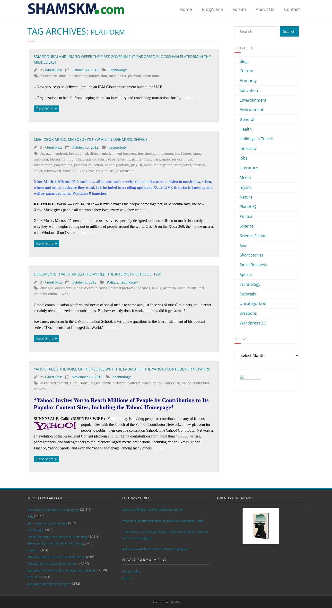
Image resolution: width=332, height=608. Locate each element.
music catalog (85, 159)
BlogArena (212, 9)
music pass (151, 159)
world (65, 294)
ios (177, 153)
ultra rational (50, 294)
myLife (246, 187)
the (36, 294)
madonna (41, 159)
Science (246, 226)
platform (134, 76)
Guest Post (53, 70)
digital (94, 153)
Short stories (251, 255)
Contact (292, 9)
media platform (113, 383)
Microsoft (57, 159)
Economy (248, 80)
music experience (111, 159)
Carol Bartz (79, 383)
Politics (112, 282)
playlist (136, 165)
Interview (248, 148)
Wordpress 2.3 (253, 323)
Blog (244, 61)
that (201, 288)
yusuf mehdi (124, 171)
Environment (251, 109)
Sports (246, 274)
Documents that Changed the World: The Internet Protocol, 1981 (98, 274)
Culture (246, 71)
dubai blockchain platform (79, 76)
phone (109, 165)
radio (148, 165)
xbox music (105, 171)
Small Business (253, 264)
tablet (38, 171)
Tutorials (248, 294)
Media (245, 177)
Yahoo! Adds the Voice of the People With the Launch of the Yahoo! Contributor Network (122, 369)
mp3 (70, 159)
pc (70, 165)
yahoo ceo (172, 383)
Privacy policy (131, 571)
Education (249, 90)
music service (172, 159)
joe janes (143, 288)
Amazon (46, 153)
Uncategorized (253, 303)
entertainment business (118, 153)
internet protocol (122, 288)
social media (187, 288)
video (146, 383)
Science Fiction (253, 235)
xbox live (86, 171)
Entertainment (253, 100)
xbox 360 (70, 171)
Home (186, 9)
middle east (117, 76)
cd (86, 153)
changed (46, 288)
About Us (265, 9)
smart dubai (152, 76)
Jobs (243, 158)
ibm (104, 76)
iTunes (186, 153)
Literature (249, 168)
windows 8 (52, 171)
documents (63, 288)
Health (246, 129)
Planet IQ (248, 206)
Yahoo (157, 383)
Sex (243, 245)
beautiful (75, 153)
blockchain (48, 76)
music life (134, 159)
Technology (118, 70)
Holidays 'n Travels (257, 139)
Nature (246, 197)
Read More (44, 109)
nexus (156, 288)
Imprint (127, 578)
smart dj (199, 165)
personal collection (88, 165)
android (61, 153)
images (95, 383)
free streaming (148, 153)
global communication (91, 288)
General (247, 119)
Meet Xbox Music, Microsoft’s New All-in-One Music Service (90, 139)
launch (198, 153)
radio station (163, 165)
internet (167, 153)
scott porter (182, 165)
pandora (60, 165)
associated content (54, 383)
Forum (239, 9)
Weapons (248, 313)
